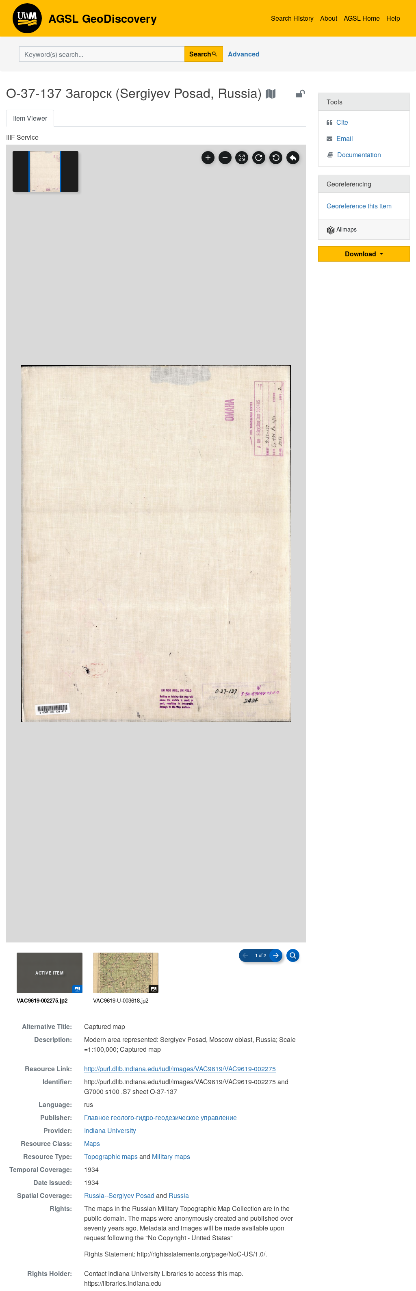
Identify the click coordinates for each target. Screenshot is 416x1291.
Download (361, 253)
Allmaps (346, 229)
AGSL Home (362, 18)
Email (344, 138)
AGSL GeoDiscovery (27, 21)
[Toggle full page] (241, 157)
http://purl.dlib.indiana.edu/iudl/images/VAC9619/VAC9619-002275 (180, 1068)
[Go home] (292, 157)
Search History (292, 18)
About (328, 18)
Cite (342, 122)
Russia (179, 1195)
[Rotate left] (275, 157)
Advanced (244, 53)
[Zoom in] (208, 157)
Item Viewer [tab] (30, 118)
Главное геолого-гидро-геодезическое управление (160, 1117)
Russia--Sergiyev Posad (119, 1195)
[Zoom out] (225, 157)
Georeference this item (359, 205)
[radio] (49, 979)
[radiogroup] (156, 979)
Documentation (359, 154)
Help (393, 18)
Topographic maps (111, 1156)
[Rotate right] (258, 157)
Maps (92, 1143)
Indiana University (110, 1130)
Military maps (171, 1156)
